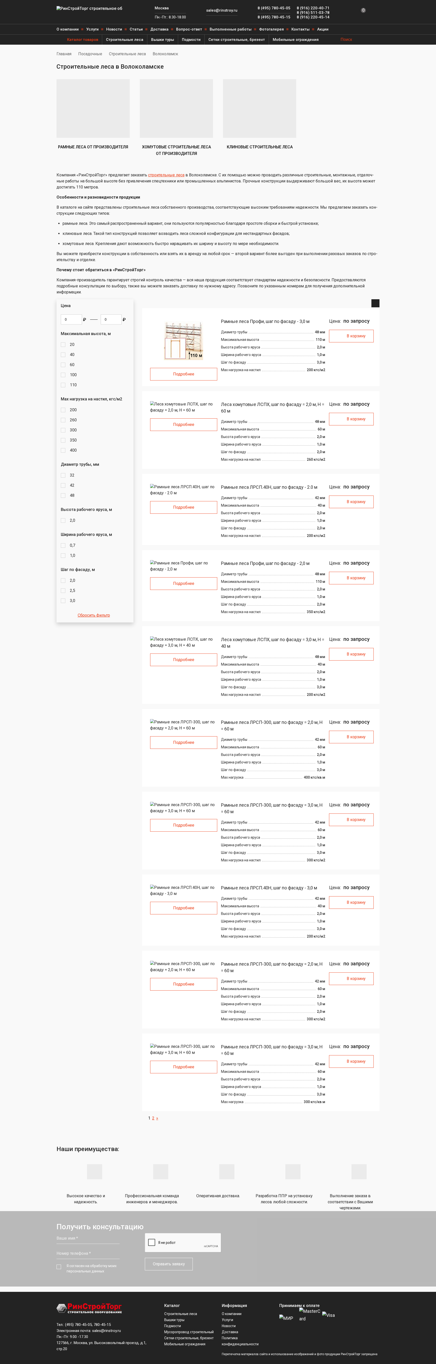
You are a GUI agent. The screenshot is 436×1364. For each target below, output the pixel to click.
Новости (114, 29)
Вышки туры (162, 39)
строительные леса (166, 175)
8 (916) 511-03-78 (313, 12)
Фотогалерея (271, 29)
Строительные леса (124, 39)
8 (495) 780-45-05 (274, 8)
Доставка (159, 29)
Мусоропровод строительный (189, 1332)
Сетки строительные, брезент (236, 39)
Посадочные (90, 53)
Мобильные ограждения (296, 39)
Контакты (300, 29)
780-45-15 (102, 1324)
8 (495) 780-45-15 (274, 17)
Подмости (191, 39)
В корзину (356, 336)
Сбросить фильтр (94, 615)
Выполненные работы (231, 29)
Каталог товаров (82, 39)
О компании (68, 29)
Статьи (136, 29)
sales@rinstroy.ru (221, 10)
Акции (323, 29)
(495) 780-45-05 (78, 1324)
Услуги (92, 29)
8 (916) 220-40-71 (313, 8)
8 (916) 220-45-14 (313, 17)
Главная (64, 53)
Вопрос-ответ (189, 29)
